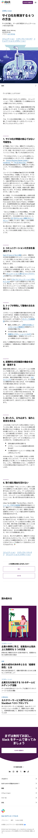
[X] (21, 772)
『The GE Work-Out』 (20, 163)
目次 (2, 86)
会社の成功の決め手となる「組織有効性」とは (18, 666)
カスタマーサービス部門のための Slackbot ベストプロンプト (17, 702)
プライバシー (5, 820)
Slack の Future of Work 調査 (12, 255)
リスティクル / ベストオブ (24, 39)
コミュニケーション (8, 39)
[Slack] (6, 2)
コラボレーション (7, 11)
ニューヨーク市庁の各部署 (11, 505)
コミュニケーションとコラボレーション (18, 40)
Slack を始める (27, 2)
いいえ (19, 575)
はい (19, 569)
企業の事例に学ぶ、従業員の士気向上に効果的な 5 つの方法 (18, 648)
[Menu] (35, 2)
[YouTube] (24, 772)
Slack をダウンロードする (8, 816)
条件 (12, 820)
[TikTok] (28, 772)
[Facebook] (17, 772)
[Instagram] (13, 772)
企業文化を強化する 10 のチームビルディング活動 (18, 684)
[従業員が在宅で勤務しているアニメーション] (19, 623)
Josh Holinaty (11, 34)
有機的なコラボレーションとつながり (19, 334)
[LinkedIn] (10, 772)
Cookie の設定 (19, 820)
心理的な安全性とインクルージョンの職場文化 (21, 326)
